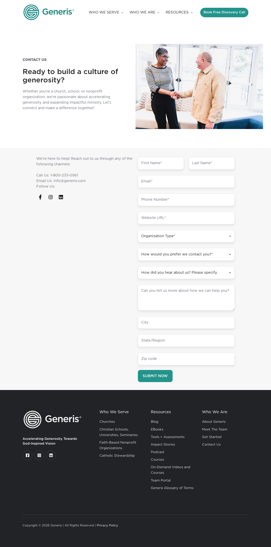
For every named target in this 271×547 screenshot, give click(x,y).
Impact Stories (163, 444)
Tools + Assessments (168, 437)
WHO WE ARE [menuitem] (142, 12)
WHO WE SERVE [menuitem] (104, 12)
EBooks (157, 429)
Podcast (157, 452)
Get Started (211, 437)
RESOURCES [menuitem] (177, 12)
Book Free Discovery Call (224, 12)
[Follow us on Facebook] (40, 197)
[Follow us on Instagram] (51, 197)
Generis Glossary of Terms (172, 488)
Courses (157, 459)
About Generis (214, 421)
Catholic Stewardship (117, 455)
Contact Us (211, 444)
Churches (107, 421)
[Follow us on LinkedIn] (61, 197)
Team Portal (161, 480)
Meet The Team (214, 429)
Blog (154, 421)
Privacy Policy (107, 525)
